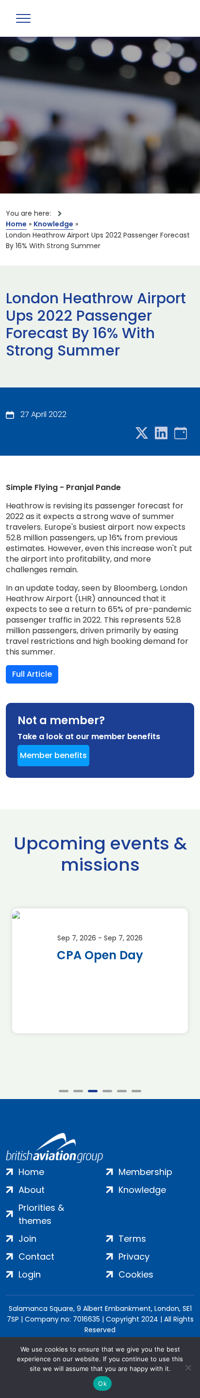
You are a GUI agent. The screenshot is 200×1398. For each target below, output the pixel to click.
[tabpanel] (100, 970)
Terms (132, 1239)
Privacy (134, 1256)
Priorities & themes (41, 1214)
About (31, 1190)
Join (27, 1239)
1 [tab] (63, 1091)
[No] (188, 1367)
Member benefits (53, 755)
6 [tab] (136, 1091)
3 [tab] (93, 1091)
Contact (36, 1256)
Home (16, 224)
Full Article (32, 674)
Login (29, 1274)
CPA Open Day (100, 955)
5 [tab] (122, 1091)
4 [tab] (107, 1091)
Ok (102, 1383)
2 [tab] (78, 1091)
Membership (145, 1172)
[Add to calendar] (180, 433)
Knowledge (53, 224)
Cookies (135, 1274)
